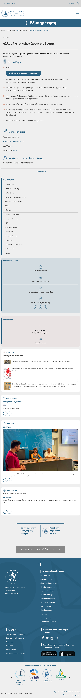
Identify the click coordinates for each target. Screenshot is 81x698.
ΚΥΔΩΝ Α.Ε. (20, 681)
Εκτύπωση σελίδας (40, 270)
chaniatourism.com (47, 587)
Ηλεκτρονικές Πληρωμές (13, 201)
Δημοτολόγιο (22, 30)
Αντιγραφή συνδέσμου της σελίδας (40, 292)
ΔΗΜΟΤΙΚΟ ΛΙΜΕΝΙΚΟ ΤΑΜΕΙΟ (61, 682)
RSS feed (9, 646)
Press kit (9, 642)
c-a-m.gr (43, 614)
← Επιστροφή (40, 172)
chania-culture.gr (47, 579)
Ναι (52, 549)
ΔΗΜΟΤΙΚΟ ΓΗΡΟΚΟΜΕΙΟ (47, 681)
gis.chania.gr (45, 575)
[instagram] (51, 638)
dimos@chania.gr (40, 343)
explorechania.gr (47, 591)
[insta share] (45, 307)
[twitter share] (40, 307)
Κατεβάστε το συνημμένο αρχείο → (23, 73)
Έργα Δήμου (11, 649)
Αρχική (3, 30)
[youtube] (56, 638)
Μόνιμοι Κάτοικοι (11, 236)
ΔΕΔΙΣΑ (34, 679)
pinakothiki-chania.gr (48, 602)
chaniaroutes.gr (46, 595)
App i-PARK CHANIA (48, 621)
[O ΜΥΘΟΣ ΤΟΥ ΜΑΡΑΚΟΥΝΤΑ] (40, 405)
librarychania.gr (46, 606)
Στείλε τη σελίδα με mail (40, 281)
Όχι (59, 549)
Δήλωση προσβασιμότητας (16, 653)
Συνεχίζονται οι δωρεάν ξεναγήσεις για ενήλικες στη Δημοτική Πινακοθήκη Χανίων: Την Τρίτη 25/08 (39, 501)
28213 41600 (40, 330)
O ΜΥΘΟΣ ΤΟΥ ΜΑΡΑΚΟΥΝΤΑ (12, 409)
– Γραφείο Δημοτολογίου (13, 141)
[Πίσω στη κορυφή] (40, 564)
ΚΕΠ (15, 151)
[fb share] (35, 307)
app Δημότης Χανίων (48, 618)
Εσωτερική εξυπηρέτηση (15, 638)
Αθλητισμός (9, 210)
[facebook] (42, 638)
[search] (78, 3)
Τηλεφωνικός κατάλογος (15, 634)
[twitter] (47, 638)
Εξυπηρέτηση (12, 30)
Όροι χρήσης (58, 692)
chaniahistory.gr (46, 610)
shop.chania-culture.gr (49, 583)
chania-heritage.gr (47, 598)
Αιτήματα (70, 3)
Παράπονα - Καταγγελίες (14, 244)
